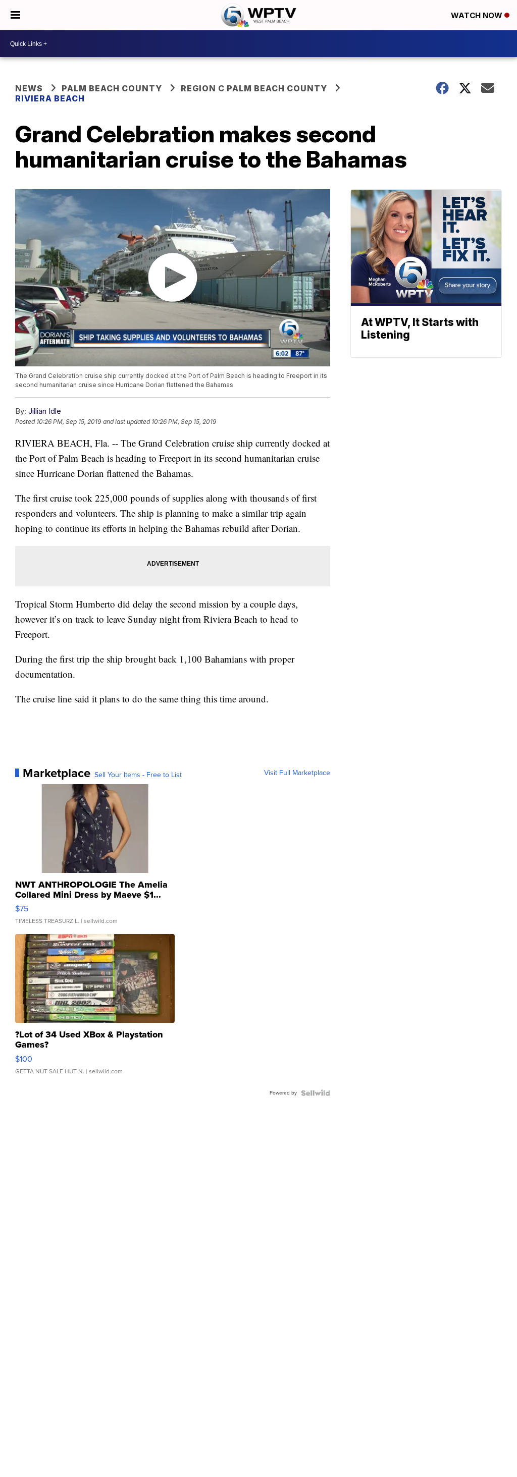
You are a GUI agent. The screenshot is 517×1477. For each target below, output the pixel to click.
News (29, 88)
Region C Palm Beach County (254, 88)
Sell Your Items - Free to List (138, 775)
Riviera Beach (50, 98)
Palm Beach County (112, 88)
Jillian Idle (44, 411)
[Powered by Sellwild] (315, 1093)
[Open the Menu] (15, 15)
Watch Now (477, 15)
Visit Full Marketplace (297, 773)
